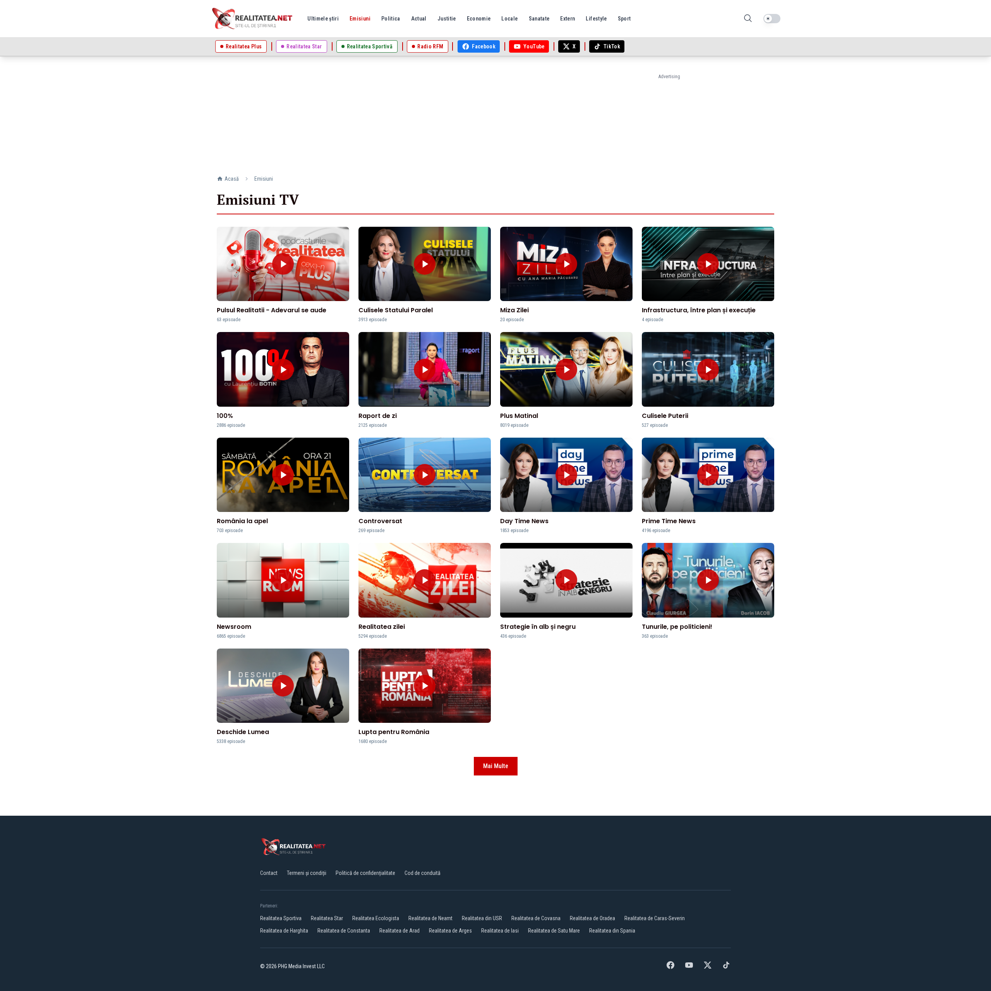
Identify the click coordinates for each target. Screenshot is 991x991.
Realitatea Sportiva (281, 918)
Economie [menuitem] (479, 18)
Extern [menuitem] (567, 18)
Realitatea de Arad (399, 931)
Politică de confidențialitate (365, 873)
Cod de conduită (423, 873)
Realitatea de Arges (450, 931)
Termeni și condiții (306, 873)
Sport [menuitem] (624, 18)
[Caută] (748, 18)
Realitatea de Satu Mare (554, 931)
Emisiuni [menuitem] (360, 18)
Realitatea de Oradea (592, 918)
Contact (269, 873)
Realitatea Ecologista (375, 918)
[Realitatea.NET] (253, 18)
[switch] (771, 18)
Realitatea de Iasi (500, 931)
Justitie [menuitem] (446, 18)
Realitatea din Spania (612, 931)
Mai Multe (495, 766)
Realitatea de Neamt (430, 918)
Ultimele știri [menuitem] (323, 18)
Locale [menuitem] (509, 18)
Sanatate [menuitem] (539, 18)
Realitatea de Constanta (343, 931)
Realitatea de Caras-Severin (654, 918)
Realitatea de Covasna (536, 918)
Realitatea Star (327, 918)
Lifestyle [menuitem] (596, 18)
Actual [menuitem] (419, 18)
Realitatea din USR (482, 918)
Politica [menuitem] (390, 18)
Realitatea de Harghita (284, 931)
